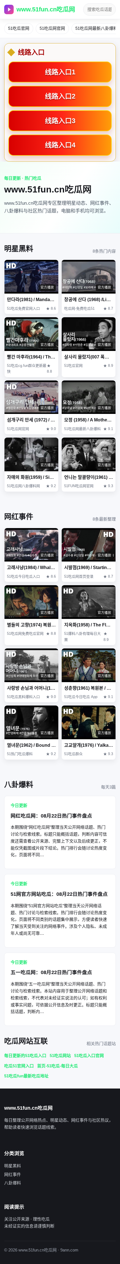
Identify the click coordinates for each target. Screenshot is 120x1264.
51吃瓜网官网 (52, 28)
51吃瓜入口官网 (89, 1055)
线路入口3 (60, 121)
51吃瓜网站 (60, 1055)
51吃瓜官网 (18, 28)
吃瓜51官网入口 (19, 1065)
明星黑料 (12, 1165)
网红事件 (12, 1174)
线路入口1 (60, 72)
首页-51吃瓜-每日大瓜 (57, 1065)
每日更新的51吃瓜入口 (25, 1055)
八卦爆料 (12, 1182)
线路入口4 (60, 145)
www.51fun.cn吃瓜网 (45, 9)
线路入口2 (60, 96)
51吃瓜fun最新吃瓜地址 (26, 1075)
